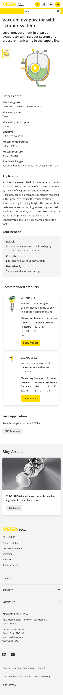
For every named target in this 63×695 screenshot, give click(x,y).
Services (7, 590)
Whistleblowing (42, 676)
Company (8, 601)
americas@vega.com (12, 637)
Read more (14, 507)
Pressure (6, 559)
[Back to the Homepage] (14, 529)
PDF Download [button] (12, 431)
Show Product (30, 342)
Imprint (41, 667)
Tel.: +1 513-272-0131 (13, 629)
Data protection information (16, 676)
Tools (6, 578)
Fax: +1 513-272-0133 (13, 633)
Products (8, 537)
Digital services (10, 564)
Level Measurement (12, 548)
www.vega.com (10, 640)
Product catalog (10, 543)
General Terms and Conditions (18, 667)
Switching (7, 553)
